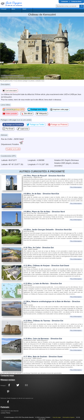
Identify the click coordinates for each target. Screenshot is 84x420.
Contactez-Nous (76, 1)
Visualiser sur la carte (13, 149)
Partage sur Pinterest (59, 124)
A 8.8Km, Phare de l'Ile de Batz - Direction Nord (44, 212)
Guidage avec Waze (38, 109)
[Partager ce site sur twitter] (17, 385)
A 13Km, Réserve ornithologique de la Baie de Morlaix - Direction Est (52, 302)
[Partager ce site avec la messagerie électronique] (26, 385)
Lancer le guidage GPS (15, 109)
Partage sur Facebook (14, 124)
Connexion (64, 1)
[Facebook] (8, 401)
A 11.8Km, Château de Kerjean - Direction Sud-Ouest (46, 266)
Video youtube (11, 114)
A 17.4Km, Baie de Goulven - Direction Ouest (43, 357)
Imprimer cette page (60, 109)
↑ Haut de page (56, 417)
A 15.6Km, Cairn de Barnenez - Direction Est (43, 339)
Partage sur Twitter (37, 124)
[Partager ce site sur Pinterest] (8, 391)
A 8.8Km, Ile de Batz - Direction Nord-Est (41, 194)
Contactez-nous (7, 375)
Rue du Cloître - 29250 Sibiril (12, 139)
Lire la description (11, 90)
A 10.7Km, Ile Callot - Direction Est (39, 248)
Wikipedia (43, 114)
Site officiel (28, 114)
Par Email (9, 129)
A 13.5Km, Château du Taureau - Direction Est (43, 321)
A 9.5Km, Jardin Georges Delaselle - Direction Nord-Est (48, 230)
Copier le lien (24, 129)
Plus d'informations (76, 187)
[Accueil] (11, 3)
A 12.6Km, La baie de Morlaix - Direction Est (43, 283)
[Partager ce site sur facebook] (9, 385)
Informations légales (69, 417)
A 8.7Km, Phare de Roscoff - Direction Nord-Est (44, 176)
